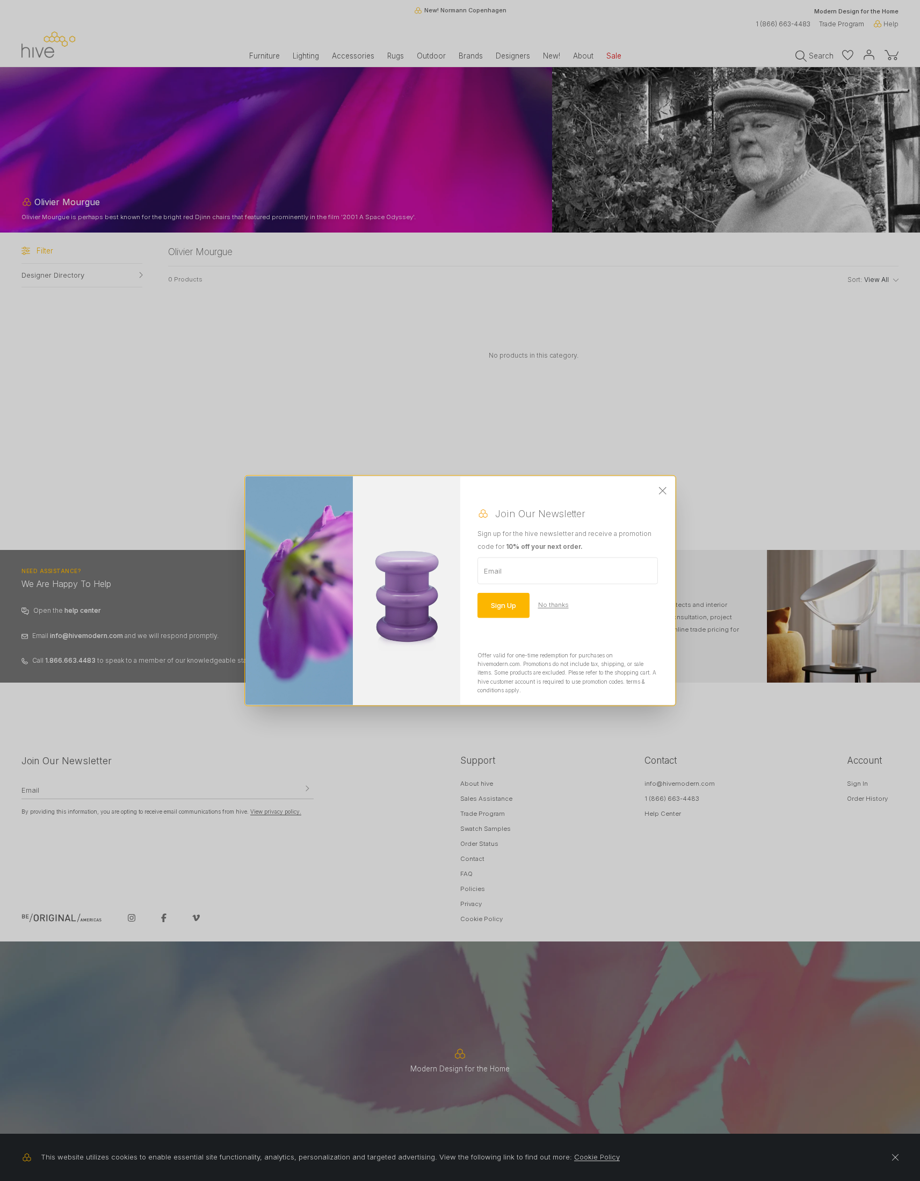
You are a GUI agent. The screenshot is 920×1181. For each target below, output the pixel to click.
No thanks (553, 604)
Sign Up (503, 604)
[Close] (663, 490)
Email (493, 570)
